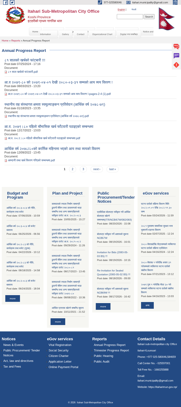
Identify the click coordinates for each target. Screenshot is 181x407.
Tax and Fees (12, 366)
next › (96, 169)
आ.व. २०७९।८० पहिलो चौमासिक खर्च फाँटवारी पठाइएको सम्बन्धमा (48, 126)
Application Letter (60, 361)
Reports (15, 40)
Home (35, 31)
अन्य (147, 305)
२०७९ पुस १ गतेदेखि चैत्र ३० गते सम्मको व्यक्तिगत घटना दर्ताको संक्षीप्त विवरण (157, 288)
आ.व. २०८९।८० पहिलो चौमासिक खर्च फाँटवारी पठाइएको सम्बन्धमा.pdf (44, 138)
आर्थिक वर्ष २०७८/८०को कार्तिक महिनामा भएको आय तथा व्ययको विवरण (52, 149)
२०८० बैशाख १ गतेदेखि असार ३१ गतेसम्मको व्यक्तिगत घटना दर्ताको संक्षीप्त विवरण (156, 266)
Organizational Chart (102, 34)
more (13, 298)
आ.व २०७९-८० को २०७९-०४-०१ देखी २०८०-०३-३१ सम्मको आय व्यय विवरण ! (58, 82)
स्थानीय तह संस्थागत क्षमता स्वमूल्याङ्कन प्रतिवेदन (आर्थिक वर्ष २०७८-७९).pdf (48, 116)
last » (112, 169)
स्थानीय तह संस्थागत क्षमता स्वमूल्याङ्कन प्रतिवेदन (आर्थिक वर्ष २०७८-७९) (54, 104)
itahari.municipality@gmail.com (155, 380)
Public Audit (101, 361)
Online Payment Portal (63, 367)
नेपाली (134, 9)
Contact (80, 34)
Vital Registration (60, 345)
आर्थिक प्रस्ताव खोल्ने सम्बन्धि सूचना (68, 307)
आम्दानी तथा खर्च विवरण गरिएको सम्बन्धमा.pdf (31, 160)
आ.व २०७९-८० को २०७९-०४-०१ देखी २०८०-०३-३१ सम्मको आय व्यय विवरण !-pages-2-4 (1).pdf (59, 93)
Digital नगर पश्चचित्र (129, 34)
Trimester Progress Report (111, 350)
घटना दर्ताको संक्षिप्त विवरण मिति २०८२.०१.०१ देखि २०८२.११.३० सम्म (156, 207)
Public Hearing (103, 356)
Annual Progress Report (109, 345)
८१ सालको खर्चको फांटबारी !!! (24, 60)
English (121, 9)
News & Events (13, 345)
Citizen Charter (59, 356)
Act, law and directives (18, 361)
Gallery (65, 34)
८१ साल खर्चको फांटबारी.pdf (23, 71)
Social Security (59, 350)
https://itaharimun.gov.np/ (162, 386)
